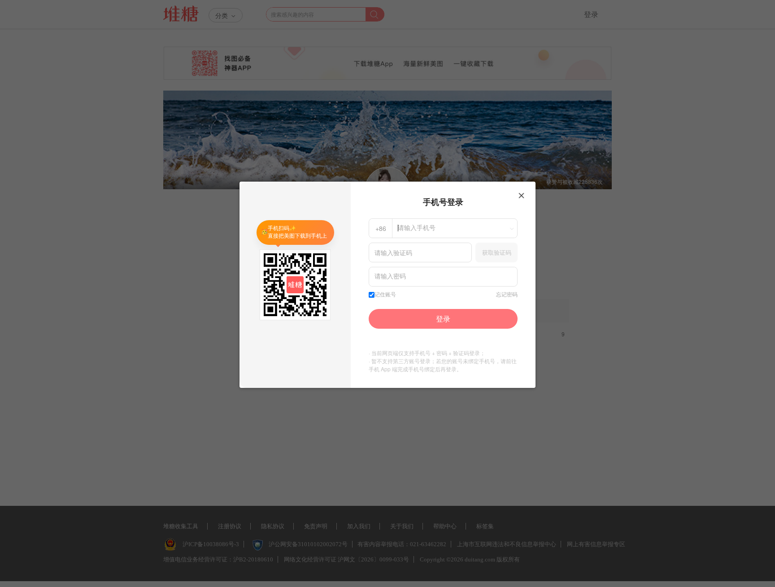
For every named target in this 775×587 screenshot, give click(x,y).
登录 (443, 318)
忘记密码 (507, 294)
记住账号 (385, 294)
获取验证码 (496, 252)
